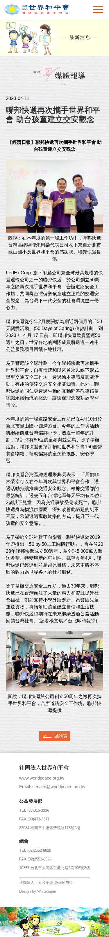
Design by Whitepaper (37, 891)
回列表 (60, 735)
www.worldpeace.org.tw (41, 777)
